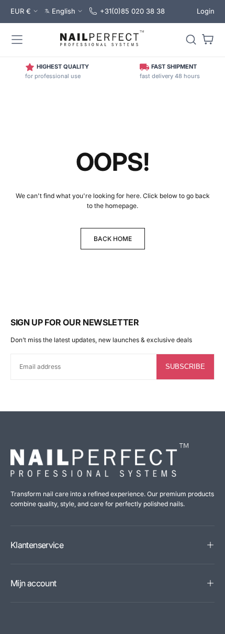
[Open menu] (17, 39)
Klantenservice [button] (36, 545)
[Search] (191, 39)
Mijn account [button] (33, 583)
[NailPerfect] (99, 460)
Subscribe (185, 366)
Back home (113, 239)
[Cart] (208, 39)
